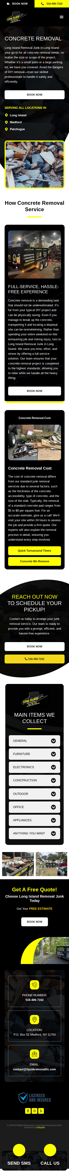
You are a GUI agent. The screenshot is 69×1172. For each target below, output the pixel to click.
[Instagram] (34, 1111)
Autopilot (40, 1127)
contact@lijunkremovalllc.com (34, 1069)
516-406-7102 (34, 1000)
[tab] (34, 418)
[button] (62, 17)
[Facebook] (28, 1111)
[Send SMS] (19, 1150)
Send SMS (19, 1163)
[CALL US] (50, 1150)
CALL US (50, 1163)
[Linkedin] (41, 1111)
